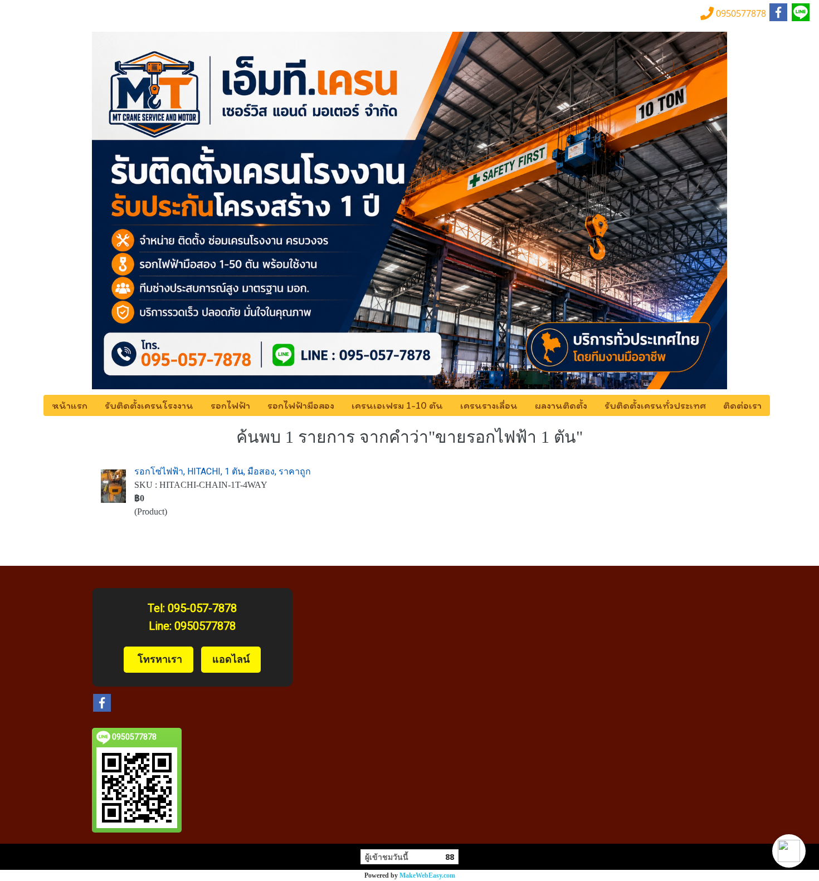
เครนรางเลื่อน (489, 405)
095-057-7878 (202, 608)
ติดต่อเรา (742, 405)
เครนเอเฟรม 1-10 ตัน (397, 405)
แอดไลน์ (231, 659)
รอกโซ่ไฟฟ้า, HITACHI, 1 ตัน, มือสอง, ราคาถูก (222, 471)
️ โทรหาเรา (158, 659)
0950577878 (205, 626)
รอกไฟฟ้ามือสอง (300, 405)
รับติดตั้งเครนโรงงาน (149, 405)
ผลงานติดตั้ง (561, 405)
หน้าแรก (69, 405)
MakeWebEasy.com (427, 875)
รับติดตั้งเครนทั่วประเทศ (655, 405)
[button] (789, 851)
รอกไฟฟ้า (230, 405)
